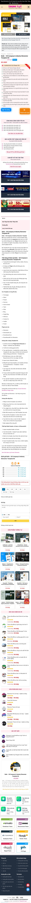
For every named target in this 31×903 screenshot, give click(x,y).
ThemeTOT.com (23, 901)
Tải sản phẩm (21, 887)
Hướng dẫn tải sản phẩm (8, 879)
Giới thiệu (5, 860)
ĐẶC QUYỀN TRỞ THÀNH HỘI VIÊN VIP (15, 139)
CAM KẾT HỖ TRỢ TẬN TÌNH (16, 157)
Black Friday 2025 (10, 740)
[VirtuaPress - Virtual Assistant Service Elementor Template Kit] (22, 537)
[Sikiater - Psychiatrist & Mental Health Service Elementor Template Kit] (8, 557)
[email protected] (9, 164)
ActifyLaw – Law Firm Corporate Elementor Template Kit (8, 546)
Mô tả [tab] (3, 218)
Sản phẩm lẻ (21, 876)
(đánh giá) (9, 59)
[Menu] (2, 7)
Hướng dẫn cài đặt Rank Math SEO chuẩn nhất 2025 (17, 750)
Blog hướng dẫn (6, 890)
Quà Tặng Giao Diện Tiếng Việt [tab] (10, 221)
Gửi (15, 520)
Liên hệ (4, 871)
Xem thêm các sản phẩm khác (15, 133)
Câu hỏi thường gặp (22, 868)
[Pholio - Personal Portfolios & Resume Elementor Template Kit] (22, 557)
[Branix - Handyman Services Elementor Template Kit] (22, 595)
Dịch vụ (4, 863)
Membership (21, 881)
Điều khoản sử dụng (7, 865)
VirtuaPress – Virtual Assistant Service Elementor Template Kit (22, 546)
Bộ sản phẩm (21, 879)
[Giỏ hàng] (28, 7)
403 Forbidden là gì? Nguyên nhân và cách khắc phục (17, 755)
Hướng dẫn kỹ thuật (7, 876)
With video (5, 492)
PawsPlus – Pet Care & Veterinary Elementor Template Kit (22, 584)
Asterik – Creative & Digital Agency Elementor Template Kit (7, 603)
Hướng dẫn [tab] (5, 225)
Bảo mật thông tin (7, 868)
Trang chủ (3, 53)
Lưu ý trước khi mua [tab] (7, 228)
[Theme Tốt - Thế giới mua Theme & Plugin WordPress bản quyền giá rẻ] (15, 7)
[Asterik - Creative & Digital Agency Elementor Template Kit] (8, 595)
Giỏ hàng (20, 884)
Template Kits (10, 53)
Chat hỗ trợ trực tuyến (15, 166)
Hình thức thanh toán (23, 863)
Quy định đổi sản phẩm (23, 865)
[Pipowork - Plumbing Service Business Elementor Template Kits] (8, 576)
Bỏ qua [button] (20, 3)
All (3, 489)
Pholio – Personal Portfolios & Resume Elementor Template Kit (22, 565)
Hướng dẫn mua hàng (23, 860)
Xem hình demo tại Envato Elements (10, 452)
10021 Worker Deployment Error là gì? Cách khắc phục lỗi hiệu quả (16, 745)
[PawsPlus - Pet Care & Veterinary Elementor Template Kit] (22, 576)
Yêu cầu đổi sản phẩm (23, 871)
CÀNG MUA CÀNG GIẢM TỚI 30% (15, 120)
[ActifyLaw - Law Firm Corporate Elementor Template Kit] (8, 537)
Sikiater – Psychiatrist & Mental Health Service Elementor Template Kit (7, 565)
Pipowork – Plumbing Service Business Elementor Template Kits (7, 584)
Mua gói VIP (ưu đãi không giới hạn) (15, 152)
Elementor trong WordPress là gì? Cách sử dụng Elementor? (16, 736)
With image (12, 492)
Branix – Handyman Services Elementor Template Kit (22, 603)
